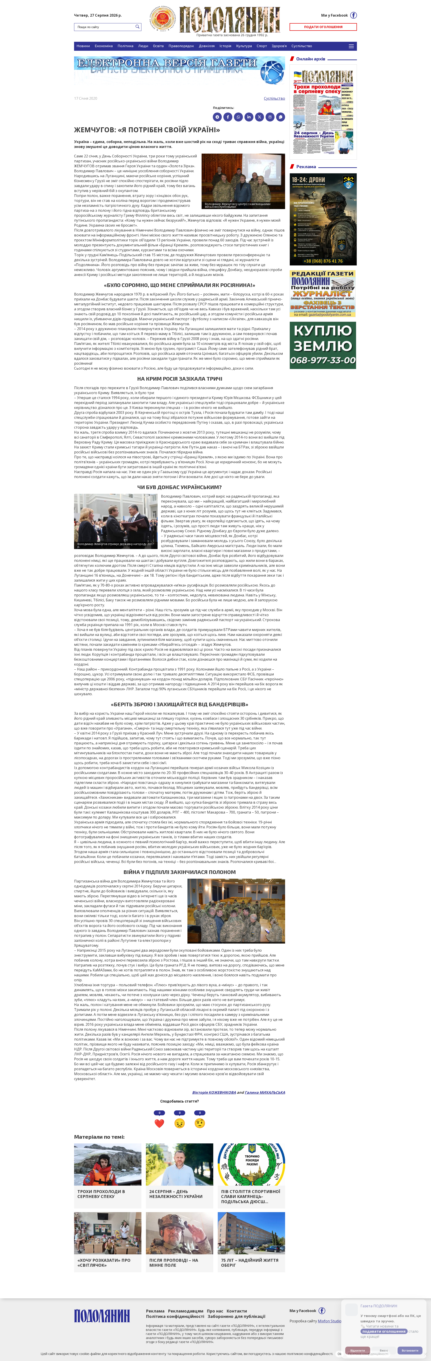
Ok (340, 1354)
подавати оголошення (384, 1329)
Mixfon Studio (329, 1321)
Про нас (215, 1311)
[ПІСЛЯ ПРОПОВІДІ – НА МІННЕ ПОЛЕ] (179, 1232)
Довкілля (207, 46)
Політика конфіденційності (175, 1316)
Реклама (155, 1311)
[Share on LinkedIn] (248, 116)
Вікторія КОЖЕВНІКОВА (214, 1092)
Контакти (236, 1311)
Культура (244, 46)
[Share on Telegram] (217, 116)
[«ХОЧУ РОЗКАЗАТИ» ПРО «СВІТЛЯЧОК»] (107, 1232)
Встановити (410, 1348)
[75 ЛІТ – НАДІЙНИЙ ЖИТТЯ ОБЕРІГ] (251, 1232)
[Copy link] (280, 116)
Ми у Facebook (334, 15)
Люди (143, 46)
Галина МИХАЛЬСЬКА (265, 1092)
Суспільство (302, 46)
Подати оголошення (323, 27)
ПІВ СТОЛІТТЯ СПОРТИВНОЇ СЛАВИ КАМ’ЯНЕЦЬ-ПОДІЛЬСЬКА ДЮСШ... (250, 1196)
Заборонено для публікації (236, 1316)
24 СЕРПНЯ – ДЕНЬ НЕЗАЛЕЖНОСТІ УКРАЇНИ (175, 1194)
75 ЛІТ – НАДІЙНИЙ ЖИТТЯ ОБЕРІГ (250, 1262)
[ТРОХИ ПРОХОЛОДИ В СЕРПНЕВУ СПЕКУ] (107, 1164)
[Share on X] (259, 116)
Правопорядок (181, 46)
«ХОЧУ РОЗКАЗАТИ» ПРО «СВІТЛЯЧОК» (103, 1262)
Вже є (384, 1348)
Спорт (262, 46)
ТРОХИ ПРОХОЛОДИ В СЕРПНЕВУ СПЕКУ (101, 1194)
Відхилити (357, 1348)
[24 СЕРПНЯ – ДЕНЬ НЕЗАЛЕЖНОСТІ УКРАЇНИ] (179, 1164)
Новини (83, 46)
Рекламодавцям (185, 1311)
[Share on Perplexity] (270, 116)
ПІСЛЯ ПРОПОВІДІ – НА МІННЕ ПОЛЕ (173, 1262)
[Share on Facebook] (227, 116)
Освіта (158, 46)
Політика (125, 46)
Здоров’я (279, 46)
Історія (225, 46)
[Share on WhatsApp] (238, 116)
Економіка (104, 46)
